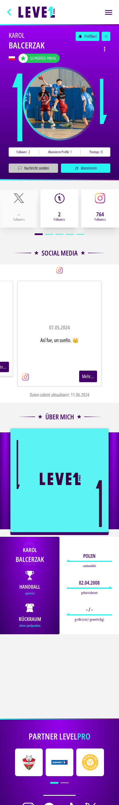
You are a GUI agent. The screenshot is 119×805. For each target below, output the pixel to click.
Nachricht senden (36, 168)
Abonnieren (89, 168)
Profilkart (87, 36)
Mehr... (88, 376)
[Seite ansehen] (59, 103)
